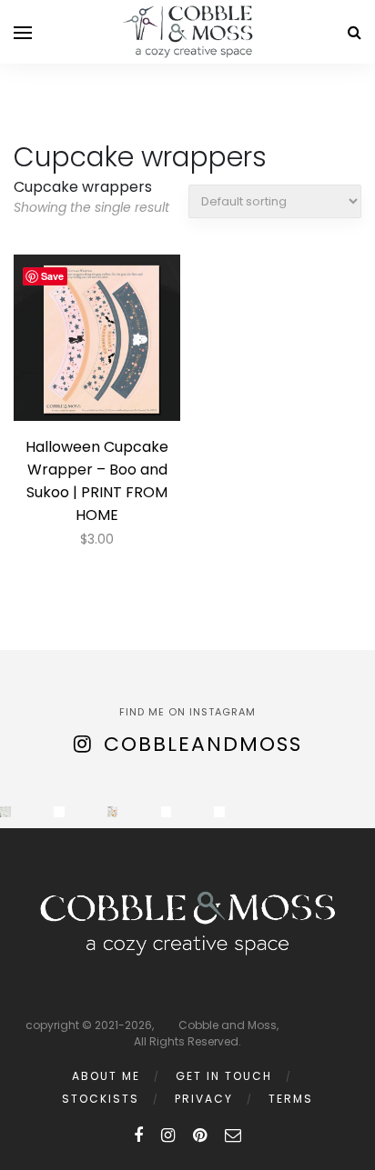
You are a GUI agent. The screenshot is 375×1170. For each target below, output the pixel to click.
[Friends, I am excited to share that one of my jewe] (219, 811)
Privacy (204, 1098)
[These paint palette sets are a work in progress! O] (59, 811)
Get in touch (224, 1076)
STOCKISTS (100, 1098)
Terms (291, 1098)
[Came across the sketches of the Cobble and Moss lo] (5, 811)
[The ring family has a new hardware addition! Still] (166, 811)
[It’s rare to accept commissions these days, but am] (112, 811)
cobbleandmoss (203, 744)
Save (52, 276)
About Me (106, 1076)
